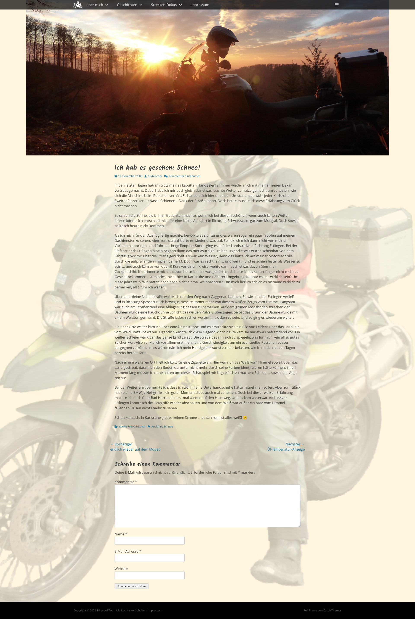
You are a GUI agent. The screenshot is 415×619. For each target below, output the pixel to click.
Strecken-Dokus (164, 4)
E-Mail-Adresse (128, 551)
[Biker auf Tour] (77, 4)
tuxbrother (155, 176)
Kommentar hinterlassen (185, 176)
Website (121, 568)
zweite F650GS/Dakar (132, 426)
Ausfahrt (156, 426)
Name (121, 534)
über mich (94, 4)
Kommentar (126, 482)
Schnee (168, 426)
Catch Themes (332, 610)
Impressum (200, 4)
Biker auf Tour (106, 610)
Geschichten (127, 4)
